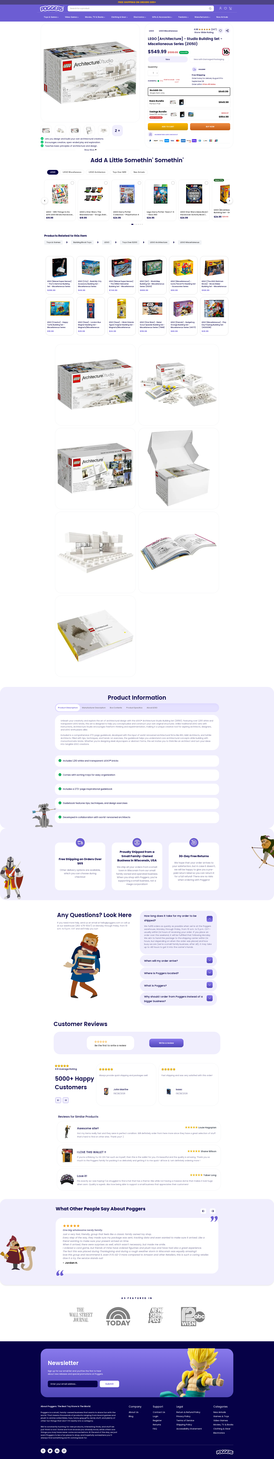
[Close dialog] (165, 691)
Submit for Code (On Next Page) (137, 763)
